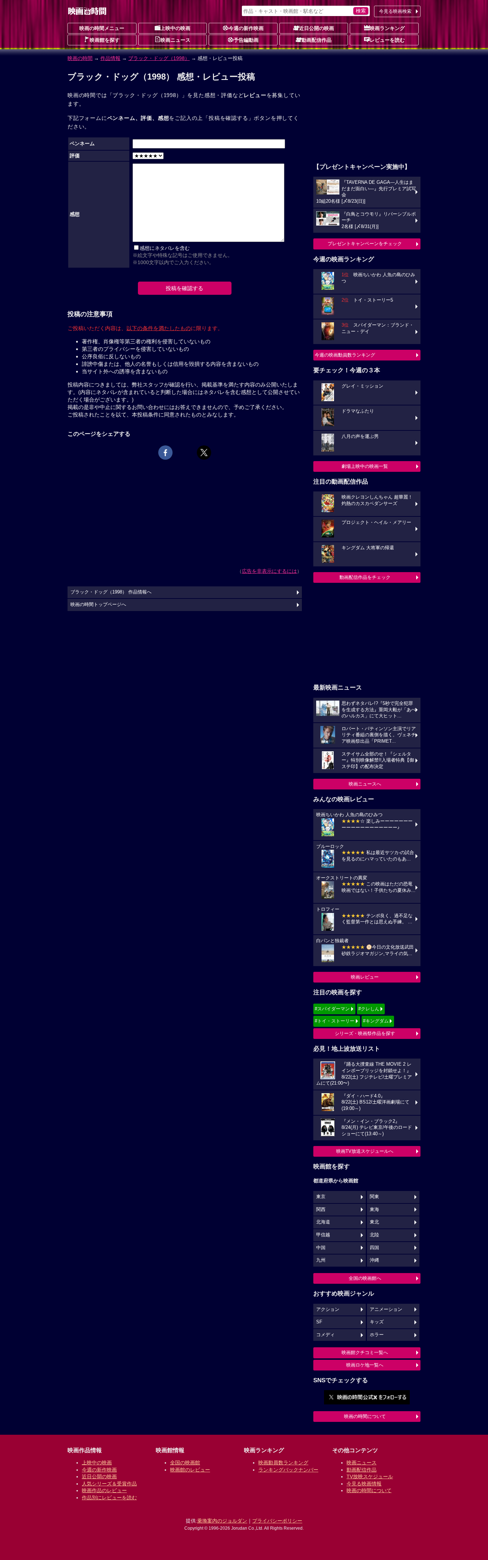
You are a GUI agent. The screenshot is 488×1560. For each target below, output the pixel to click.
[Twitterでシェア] (204, 452)
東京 (320, 1196)
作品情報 (110, 58)
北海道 (323, 1222)
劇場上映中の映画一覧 (365, 466)
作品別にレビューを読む (109, 1497)
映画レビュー (365, 977)
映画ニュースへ (365, 784)
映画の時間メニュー (101, 28)
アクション (327, 1309)
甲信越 (323, 1234)
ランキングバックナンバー (288, 1470)
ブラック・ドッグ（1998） (159, 58)
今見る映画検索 (395, 11)
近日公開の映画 (316, 28)
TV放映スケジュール (370, 1476)
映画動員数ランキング (283, 1462)
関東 (374, 1196)
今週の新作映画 (246, 28)
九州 (320, 1260)
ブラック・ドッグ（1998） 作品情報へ (110, 592)
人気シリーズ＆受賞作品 (109, 1483)
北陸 (374, 1234)
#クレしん (368, 1008)
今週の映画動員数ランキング (345, 355)
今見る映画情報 (364, 1483)
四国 (374, 1247)
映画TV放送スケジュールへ (364, 1151)
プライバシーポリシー (277, 1521)
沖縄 (374, 1260)
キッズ (377, 1321)
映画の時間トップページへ (98, 604)
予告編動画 (246, 40)
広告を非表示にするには (269, 571)
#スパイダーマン (332, 1008)
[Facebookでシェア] (165, 452)
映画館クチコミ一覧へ (365, 1352)
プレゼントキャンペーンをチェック (365, 243)
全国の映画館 (185, 1462)
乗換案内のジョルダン (222, 1521)
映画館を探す (105, 40)
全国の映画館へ (365, 1278)
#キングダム (376, 1021)
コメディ (325, 1334)
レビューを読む (387, 40)
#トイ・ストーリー (334, 1021)
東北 (374, 1222)
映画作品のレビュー (104, 1490)
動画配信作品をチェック (364, 577)
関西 (320, 1209)
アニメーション (386, 1309)
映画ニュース (175, 40)
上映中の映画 (175, 28)
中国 (320, 1247)
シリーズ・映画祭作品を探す (365, 1033)
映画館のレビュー (190, 1470)
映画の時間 (80, 58)
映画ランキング (387, 28)
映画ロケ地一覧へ (364, 1365)
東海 (374, 1209)
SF (319, 1321)
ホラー (377, 1334)
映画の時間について (365, 1416)
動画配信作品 (317, 40)
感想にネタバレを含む (165, 248)
